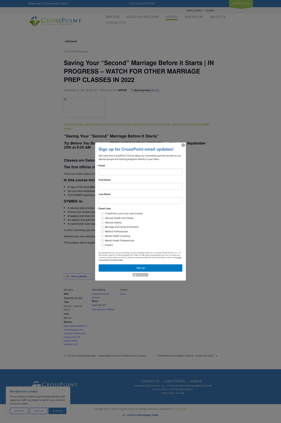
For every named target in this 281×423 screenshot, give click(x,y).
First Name (105, 180)
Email (102, 165)
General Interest (113, 222)
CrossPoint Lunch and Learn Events (123, 213)
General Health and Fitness (119, 218)
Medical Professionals (116, 231)
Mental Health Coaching (117, 236)
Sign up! (140, 268)
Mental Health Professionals (119, 240)
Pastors (109, 245)
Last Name (104, 194)
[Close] (183, 145)
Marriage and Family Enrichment (122, 227)
